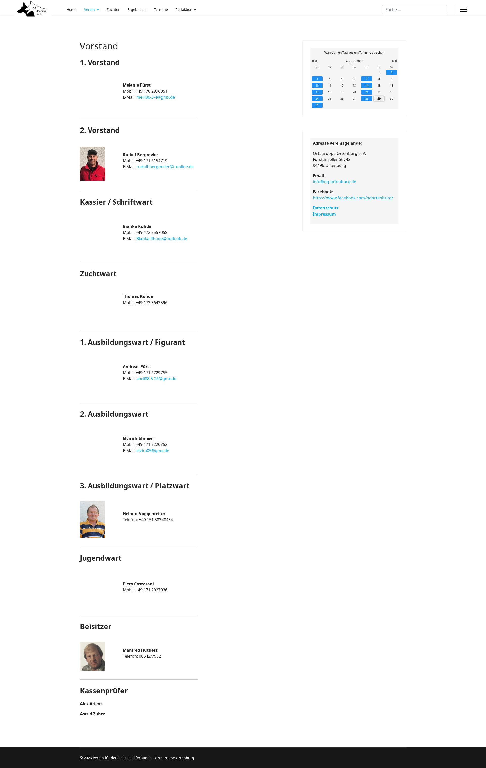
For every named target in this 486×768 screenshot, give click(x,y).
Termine (161, 9)
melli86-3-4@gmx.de (155, 97)
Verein (89, 9)
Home (71, 9)
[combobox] (414, 9)
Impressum (324, 214)
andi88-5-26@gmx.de (156, 378)
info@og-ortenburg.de (334, 181)
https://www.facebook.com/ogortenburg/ (353, 198)
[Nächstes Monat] (393, 61)
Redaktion (183, 9)
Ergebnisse (136, 9)
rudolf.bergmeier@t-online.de (165, 166)
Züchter (113, 9)
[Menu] (463, 9)
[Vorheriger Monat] (316, 61)
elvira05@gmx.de (152, 450)
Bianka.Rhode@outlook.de (161, 238)
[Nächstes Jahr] (396, 61)
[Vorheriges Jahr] (312, 61)
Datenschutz (326, 208)
